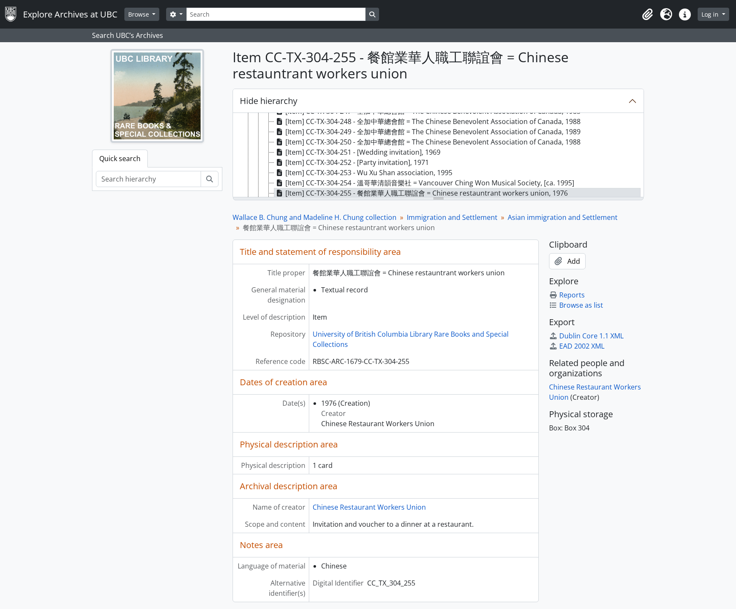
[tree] (438, 155)
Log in (711, 14)
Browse (139, 14)
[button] (647, 14)
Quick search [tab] (120, 158)
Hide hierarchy (268, 101)
